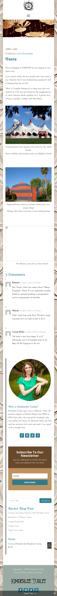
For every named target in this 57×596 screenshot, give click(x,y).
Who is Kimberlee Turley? (23, 406)
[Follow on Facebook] (22, 435)
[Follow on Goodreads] (38, 435)
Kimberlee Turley (36, 569)
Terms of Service (35, 573)
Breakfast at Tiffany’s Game (20, 517)
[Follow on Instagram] (27, 435)
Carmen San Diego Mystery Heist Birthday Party (28, 513)
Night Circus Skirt (15, 530)
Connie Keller (18, 332)
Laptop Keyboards (16, 522)
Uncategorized (25, 54)
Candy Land (13, 526)
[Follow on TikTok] (32, 435)
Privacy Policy (21, 573)
